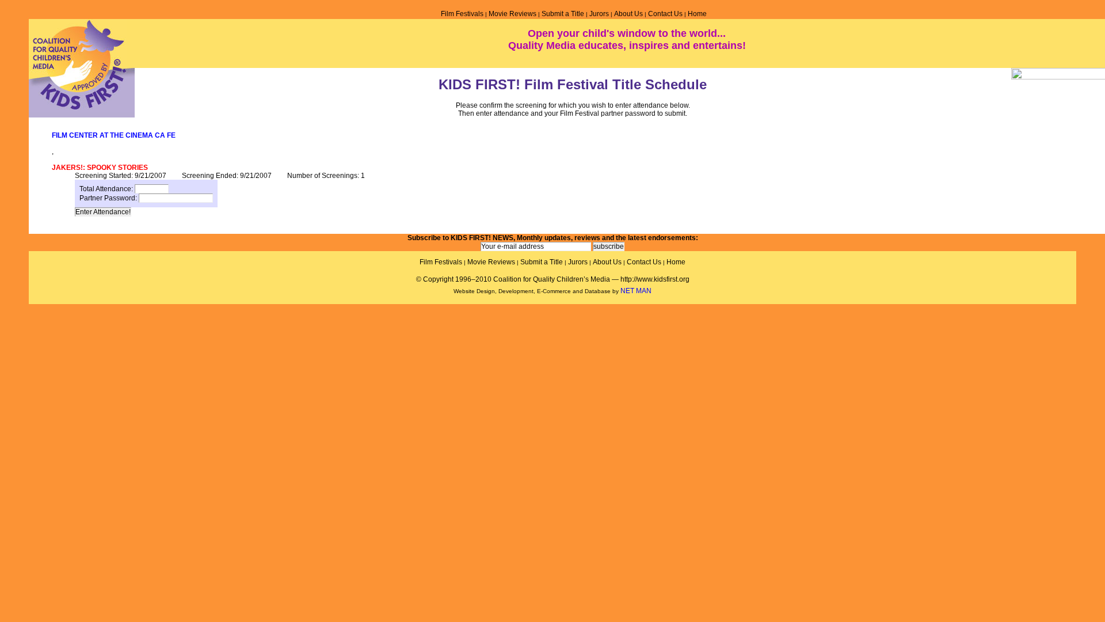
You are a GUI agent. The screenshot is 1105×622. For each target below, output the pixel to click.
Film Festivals (462, 14)
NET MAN (635, 291)
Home (697, 14)
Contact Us (665, 14)
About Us (628, 14)
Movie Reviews (512, 14)
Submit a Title (563, 14)
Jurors (599, 14)
